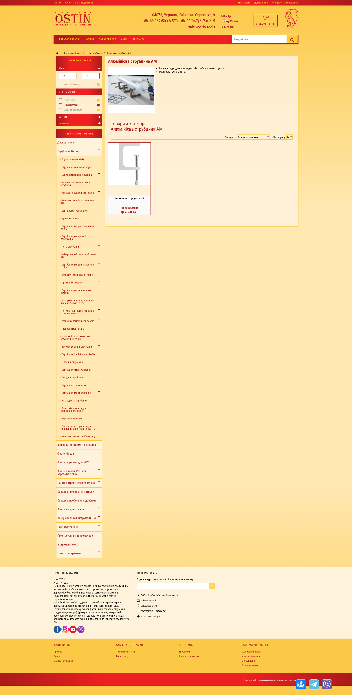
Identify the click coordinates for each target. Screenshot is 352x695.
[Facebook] (57, 629)
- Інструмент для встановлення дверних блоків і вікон (77, 302)
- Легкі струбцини (69, 246)
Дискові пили (65, 142)
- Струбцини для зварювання (75, 392)
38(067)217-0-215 (149, 611)
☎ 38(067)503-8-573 (160, 21)
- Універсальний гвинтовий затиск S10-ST (78, 255)
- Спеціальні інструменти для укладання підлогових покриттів (77, 427)
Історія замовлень (251, 656)
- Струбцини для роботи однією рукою (77, 227)
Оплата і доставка (83, 2)
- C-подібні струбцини (71, 377)
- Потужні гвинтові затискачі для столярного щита (77, 312)
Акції (124, 39)
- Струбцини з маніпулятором (75, 369)
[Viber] (81, 629)
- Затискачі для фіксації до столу (77, 436)
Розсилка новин (249, 665)
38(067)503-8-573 (149, 605)
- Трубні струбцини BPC (72, 159)
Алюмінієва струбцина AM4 (129, 198)
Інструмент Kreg (67, 544)
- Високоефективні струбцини (76, 346)
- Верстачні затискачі (71, 418)
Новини (89, 39)
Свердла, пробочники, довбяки (76, 500)
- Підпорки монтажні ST (72, 328)
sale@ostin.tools (201, 27)
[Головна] (57, 53)
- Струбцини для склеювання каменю (75, 291)
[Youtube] (73, 629)
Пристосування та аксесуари (75, 535)
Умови (68, 2)
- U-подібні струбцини (71, 362)
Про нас (57, 2)
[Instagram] (65, 629)
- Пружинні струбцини (71, 282)
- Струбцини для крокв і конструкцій (73, 237)
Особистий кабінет (251, 651)
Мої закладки (248, 660)
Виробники (184, 651)
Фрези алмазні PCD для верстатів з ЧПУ (72, 472)
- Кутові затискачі (69, 218)
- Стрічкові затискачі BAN (74, 210)
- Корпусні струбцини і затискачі (77, 192)
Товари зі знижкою (72, 84)
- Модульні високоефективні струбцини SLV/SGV (75, 337)
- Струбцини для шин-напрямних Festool (77, 266)
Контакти (138, 39)
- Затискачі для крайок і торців (76, 274)
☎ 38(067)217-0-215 (198, 21)
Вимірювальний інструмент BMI (76, 518)
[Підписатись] (212, 586)
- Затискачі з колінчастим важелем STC (79, 201)
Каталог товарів (69, 39)
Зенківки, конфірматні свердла (76, 445)
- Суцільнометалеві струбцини (76, 174)
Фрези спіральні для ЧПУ (73, 462)
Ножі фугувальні (67, 527)
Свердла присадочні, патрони (75, 491)
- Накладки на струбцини (73, 400)
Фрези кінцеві (66, 453)
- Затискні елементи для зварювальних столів (73, 409)
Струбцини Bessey (68, 151)
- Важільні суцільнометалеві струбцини (75, 184)
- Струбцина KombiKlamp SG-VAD (77, 354)
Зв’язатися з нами (125, 651)
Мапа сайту (122, 656)
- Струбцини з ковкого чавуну (76, 167)
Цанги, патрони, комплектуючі (76, 483)
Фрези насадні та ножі (71, 509)
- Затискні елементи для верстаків (78, 321)
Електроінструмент (69, 553)
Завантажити (107, 39)
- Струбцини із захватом (73, 385)
